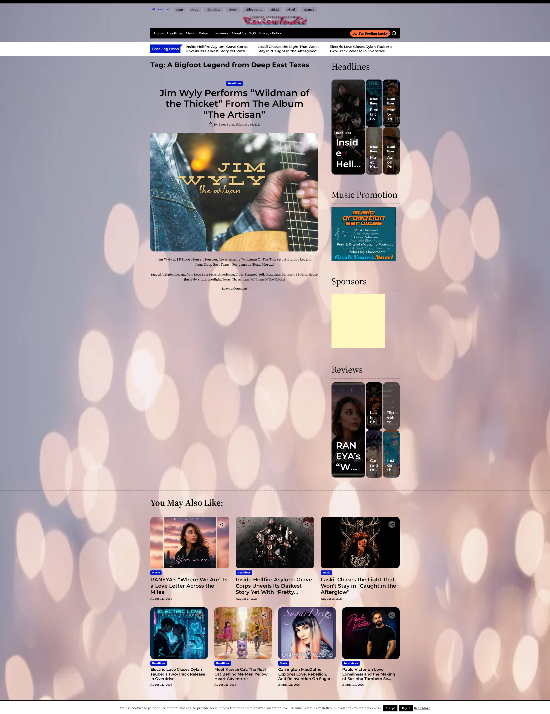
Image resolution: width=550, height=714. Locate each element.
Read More (422, 708)
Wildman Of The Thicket (267, 279)
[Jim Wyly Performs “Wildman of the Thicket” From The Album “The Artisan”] (234, 192)
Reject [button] (406, 708)
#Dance (309, 9)
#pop (194, 9)
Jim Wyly (190, 279)
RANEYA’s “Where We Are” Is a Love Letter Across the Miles (188, 585)
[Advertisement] (358, 321)
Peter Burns (227, 124)
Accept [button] (390, 708)
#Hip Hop (213, 9)
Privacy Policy (270, 33)
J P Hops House (307, 274)
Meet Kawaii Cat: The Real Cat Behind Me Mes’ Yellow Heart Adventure (363, 49)
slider (202, 279)
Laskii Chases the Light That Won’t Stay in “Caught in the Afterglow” (216, 49)
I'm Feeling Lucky (373, 33)
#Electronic (254, 9)
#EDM (274, 9)
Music (191, 33)
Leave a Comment (234, 288)
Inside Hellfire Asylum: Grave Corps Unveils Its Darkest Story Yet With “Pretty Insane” (274, 588)
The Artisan (240, 279)
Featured (251, 274)
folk (262, 274)
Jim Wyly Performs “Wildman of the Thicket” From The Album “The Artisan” (234, 103)
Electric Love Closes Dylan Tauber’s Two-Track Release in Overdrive (289, 49)
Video (203, 33)
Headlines (175, 33)
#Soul (291, 9)
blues (239, 274)
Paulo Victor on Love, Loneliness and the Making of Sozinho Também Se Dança (368, 676)
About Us (238, 33)
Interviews (219, 33)
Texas (226, 279)
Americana (226, 274)
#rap (179, 9)
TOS (252, 33)
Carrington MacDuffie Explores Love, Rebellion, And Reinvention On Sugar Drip (304, 676)
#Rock (233, 9)
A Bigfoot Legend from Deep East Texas (189, 274)
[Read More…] (263, 264)
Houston (288, 274)
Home (158, 33)
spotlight (214, 279)
